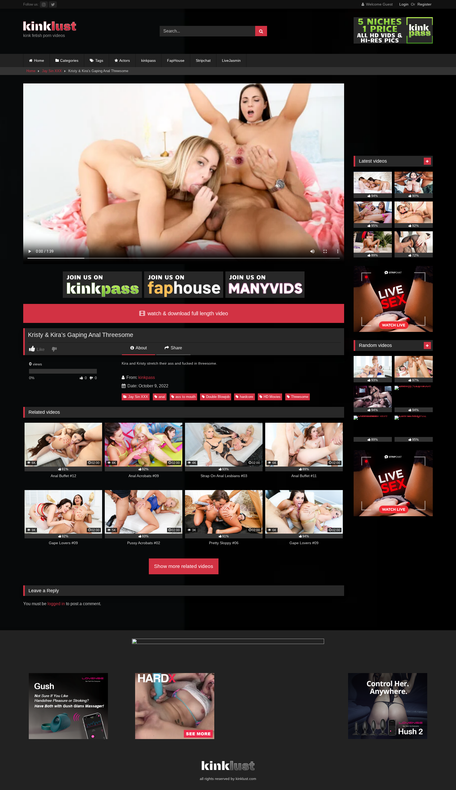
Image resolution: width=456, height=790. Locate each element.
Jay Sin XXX (52, 71)
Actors (124, 60)
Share (176, 348)
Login (403, 4)
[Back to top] (439, 774)
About (141, 348)
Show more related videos (183, 566)
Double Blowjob (218, 397)
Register (424, 4)
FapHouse (175, 60)
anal (162, 397)
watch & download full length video (187, 313)
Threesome (299, 397)
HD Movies (272, 397)
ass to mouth (185, 397)
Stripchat (203, 60)
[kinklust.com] (49, 26)
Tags (99, 60)
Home (39, 60)
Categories (69, 60)
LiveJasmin (231, 60)
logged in (56, 603)
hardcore (246, 397)
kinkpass (148, 60)
